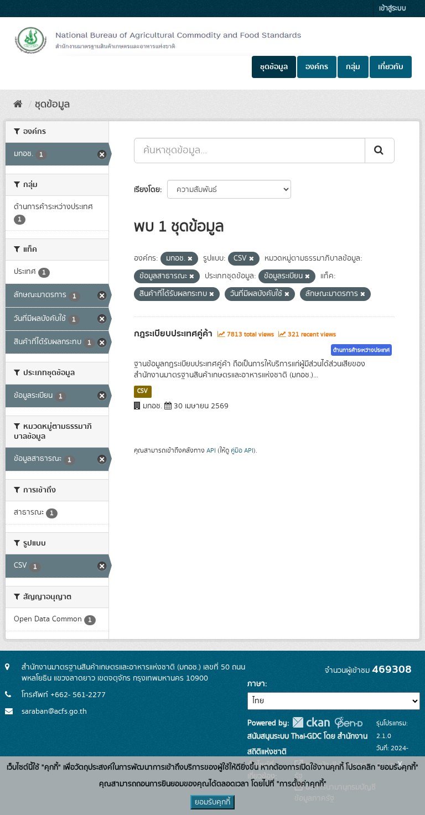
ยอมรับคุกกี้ (212, 802)
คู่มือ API (242, 450)
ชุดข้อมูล (274, 67)
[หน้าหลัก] (18, 104)
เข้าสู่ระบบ (392, 8)
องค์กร (316, 67)
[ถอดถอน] (190, 259)
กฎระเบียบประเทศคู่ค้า (173, 333)
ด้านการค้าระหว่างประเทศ (361, 350)
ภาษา (256, 683)
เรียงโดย (147, 189)
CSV (142, 391)
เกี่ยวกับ (390, 67)
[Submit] (380, 150)
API (211, 450)
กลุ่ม (353, 67)
